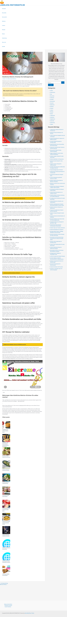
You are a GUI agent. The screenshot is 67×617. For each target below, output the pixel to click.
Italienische (52, 104)
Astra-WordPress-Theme (29, 613)
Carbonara (52, 97)
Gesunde (51, 103)
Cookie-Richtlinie (8, 606)
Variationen (52, 117)
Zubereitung (4, 38)
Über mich (4, 42)
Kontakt (3, 46)
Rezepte (3, 29)
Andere (4, 78)
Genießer (52, 99)
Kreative (51, 108)
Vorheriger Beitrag (4, 583)
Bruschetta (4, 12)
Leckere (3, 25)
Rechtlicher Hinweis (8, 605)
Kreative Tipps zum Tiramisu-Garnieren (57, 227)
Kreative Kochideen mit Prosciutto (56, 266)
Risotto (3, 33)
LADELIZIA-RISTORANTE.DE (12, 5)
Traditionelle (52, 115)
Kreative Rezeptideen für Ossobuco (56, 229)
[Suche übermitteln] (62, 82)
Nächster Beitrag (3, 584)
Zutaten (51, 124)
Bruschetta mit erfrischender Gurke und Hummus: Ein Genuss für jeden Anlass (56, 238)
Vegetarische (52, 119)
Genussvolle (4, 17)
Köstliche (3, 21)
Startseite (4, 8)
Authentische (52, 92)
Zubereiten (52, 120)
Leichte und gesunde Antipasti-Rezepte (57, 256)
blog (51, 94)
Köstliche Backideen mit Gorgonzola (56, 159)
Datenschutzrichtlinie (8, 604)
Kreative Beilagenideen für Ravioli (56, 169)
